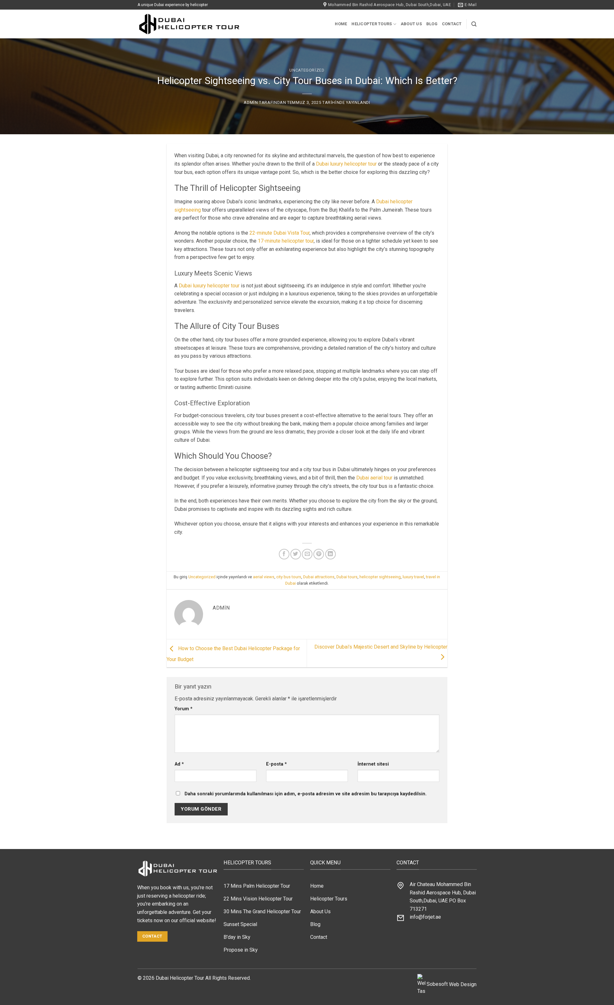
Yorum (184, 709)
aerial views (263, 576)
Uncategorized (306, 70)
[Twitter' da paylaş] (295, 554)
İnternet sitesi (373, 764)
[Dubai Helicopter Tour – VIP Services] (191, 24)
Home (341, 23)
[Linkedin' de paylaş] (330, 554)
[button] (473, 24)
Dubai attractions (319, 576)
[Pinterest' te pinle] (318, 554)
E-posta (276, 764)
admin (251, 102)
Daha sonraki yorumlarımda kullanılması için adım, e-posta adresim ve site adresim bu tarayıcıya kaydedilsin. (306, 794)
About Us (411, 23)
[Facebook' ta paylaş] (284, 554)
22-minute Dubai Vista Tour (279, 233)
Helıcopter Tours (371, 23)
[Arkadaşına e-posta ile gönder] (307, 554)
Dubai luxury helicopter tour (346, 164)
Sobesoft (436, 984)
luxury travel (413, 576)
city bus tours (288, 576)
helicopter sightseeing (380, 576)
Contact (452, 23)
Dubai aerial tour (374, 478)
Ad (179, 764)
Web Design (462, 984)
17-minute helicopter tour (286, 241)
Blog (431, 23)
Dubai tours (347, 576)
